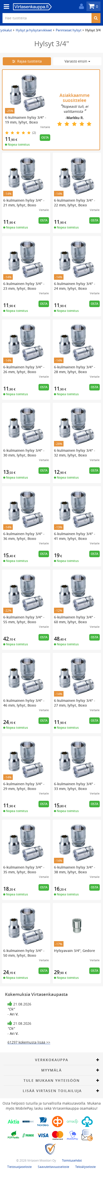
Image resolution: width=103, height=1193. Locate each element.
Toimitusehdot (72, 1160)
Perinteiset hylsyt (69, 30)
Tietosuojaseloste (19, 1167)
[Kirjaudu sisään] (80, 6)
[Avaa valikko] (5, 6)
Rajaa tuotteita (28, 61)
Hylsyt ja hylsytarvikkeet (34, 30)
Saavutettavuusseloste (53, 1167)
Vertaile (45, 127)
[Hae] (95, 18)
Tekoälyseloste (85, 1167)
